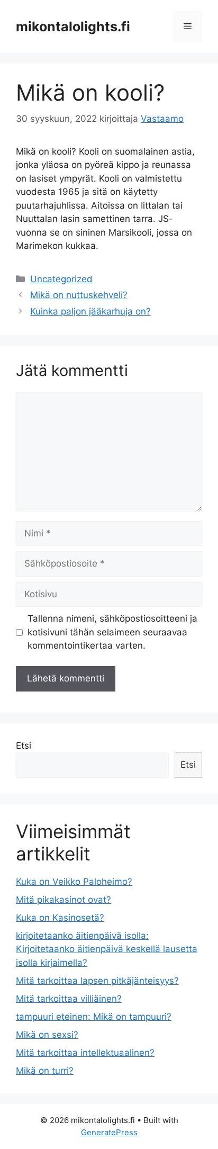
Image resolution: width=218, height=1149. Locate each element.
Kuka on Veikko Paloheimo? (74, 881)
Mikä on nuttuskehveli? (79, 295)
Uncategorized (61, 279)
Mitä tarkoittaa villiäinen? (69, 998)
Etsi (23, 745)
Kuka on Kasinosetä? (60, 917)
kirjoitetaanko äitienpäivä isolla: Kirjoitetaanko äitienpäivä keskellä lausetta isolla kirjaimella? (106, 949)
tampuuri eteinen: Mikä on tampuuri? (93, 1016)
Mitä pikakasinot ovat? (63, 899)
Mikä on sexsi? (47, 1034)
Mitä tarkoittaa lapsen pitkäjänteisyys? (97, 980)
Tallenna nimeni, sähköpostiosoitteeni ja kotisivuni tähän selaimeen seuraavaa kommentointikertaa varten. (112, 632)
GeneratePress (109, 1132)
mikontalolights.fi (73, 26)
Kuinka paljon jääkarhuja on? (90, 311)
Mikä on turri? (45, 1070)
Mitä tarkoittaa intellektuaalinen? (85, 1052)
